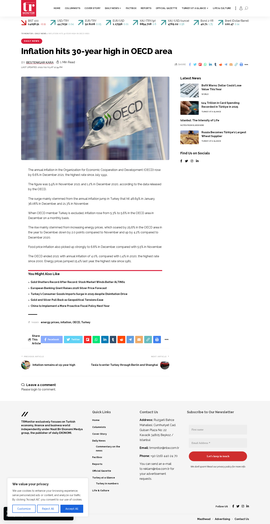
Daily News (31, 41)
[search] (246, 8)
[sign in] (241, 8)
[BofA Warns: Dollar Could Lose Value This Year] (189, 90)
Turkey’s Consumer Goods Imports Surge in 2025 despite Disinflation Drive (79, 293)
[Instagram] (192, 161)
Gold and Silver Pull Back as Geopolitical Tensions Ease (67, 299)
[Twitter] (186, 161)
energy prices (50, 322)
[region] (47, 497)
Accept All (71, 508)
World (204, 94)
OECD (76, 322)
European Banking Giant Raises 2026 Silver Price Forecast (69, 288)
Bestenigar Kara (40, 62)
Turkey (85, 322)
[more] (235, 8)
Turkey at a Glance (211, 112)
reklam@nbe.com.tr (156, 469)
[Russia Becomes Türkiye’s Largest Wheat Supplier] (189, 137)
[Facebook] (181, 161)
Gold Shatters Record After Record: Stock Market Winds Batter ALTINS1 (78, 282)
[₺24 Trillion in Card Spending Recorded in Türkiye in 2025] (189, 108)
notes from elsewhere (192, 125)
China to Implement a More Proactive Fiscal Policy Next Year (70, 305)
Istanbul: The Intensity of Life (199, 120)
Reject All (48, 508)
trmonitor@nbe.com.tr (164, 448)
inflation (65, 322)
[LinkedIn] (197, 161)
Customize (24, 508)
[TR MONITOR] (28, 8)
